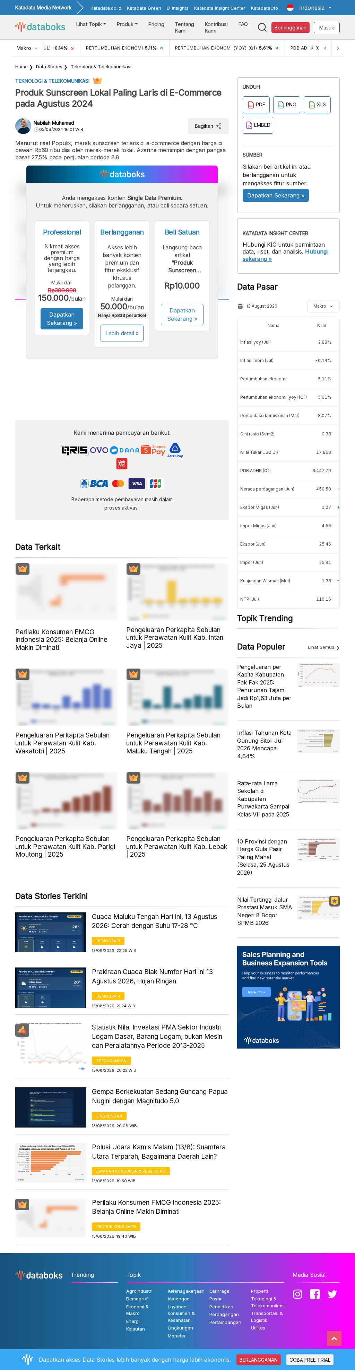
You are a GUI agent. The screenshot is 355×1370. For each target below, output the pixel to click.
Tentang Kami (184, 27)
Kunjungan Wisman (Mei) (265, 580)
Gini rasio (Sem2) (257, 433)
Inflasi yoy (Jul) (255, 342)
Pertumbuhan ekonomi (263, 378)
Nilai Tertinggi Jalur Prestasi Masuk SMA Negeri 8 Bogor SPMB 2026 (264, 911)
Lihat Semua (321, 647)
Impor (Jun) (251, 562)
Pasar (215, 1298)
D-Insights (178, 8)
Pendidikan (221, 1306)
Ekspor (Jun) (253, 544)
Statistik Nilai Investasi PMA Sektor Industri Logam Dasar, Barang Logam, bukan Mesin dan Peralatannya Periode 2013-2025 (157, 1036)
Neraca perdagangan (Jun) (267, 489)
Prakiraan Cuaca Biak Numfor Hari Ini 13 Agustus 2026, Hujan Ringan (152, 976)
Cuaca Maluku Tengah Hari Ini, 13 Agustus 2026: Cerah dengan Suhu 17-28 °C (154, 921)
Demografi (108, 940)
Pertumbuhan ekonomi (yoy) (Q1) (273, 397)
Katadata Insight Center (219, 8)
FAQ (243, 24)
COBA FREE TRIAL (309, 1360)
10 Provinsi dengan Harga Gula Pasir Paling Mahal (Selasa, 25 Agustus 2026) (263, 857)
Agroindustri (139, 1291)
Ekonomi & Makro (137, 1310)
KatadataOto (264, 8)
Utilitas (258, 1328)
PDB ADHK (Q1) (255, 470)
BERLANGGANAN (259, 1360)
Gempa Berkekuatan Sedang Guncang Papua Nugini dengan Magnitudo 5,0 (160, 1096)
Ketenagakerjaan (186, 1291)
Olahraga (219, 1291)
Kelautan (135, 1329)
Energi (133, 1321)
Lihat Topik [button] (89, 24)
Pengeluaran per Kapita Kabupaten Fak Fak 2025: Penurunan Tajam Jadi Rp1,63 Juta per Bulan (264, 686)
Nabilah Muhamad (54, 123)
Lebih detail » (122, 333)
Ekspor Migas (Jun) (259, 507)
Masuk (326, 27)
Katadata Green (144, 8)
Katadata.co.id (105, 8)
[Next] (337, 48)
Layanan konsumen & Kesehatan (130, 1171)
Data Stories (49, 66)
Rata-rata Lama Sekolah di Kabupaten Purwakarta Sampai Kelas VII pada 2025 (263, 799)
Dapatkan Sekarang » (62, 318)
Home (21, 66)
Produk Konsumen (116, 1226)
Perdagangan (111, 1060)
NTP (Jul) (249, 599)
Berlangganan (290, 27)
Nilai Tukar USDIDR (259, 452)
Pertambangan (225, 1322)
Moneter (177, 1335)
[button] (309, 8)
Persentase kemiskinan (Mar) (270, 415)
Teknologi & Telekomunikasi (101, 66)
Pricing (156, 24)
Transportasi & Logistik (267, 1316)
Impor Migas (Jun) (258, 525)
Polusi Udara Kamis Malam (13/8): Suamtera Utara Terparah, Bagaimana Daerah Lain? (159, 1151)
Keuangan (179, 1298)
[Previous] (325, 48)
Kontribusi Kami (216, 27)
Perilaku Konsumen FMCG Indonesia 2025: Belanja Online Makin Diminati (156, 1207)
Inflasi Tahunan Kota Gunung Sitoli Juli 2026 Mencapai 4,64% (264, 744)
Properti (259, 1291)
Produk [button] (124, 24)
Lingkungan (109, 1116)
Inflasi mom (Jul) (257, 360)
